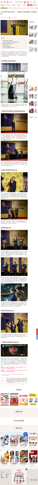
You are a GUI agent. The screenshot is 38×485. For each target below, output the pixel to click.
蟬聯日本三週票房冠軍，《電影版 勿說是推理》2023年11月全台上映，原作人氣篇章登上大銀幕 (14, 368)
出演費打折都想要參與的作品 (8, 43)
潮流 (8, 5)
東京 (10, 8)
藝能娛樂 (30, 5)
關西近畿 (14, 8)
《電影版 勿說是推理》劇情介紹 (9, 47)
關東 (19, 8)
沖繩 (28, 8)
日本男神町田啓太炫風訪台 (8, 40)
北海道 (23, 8)
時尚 (24, 5)
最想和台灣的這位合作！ (7, 46)
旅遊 (13, 5)
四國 (36, 8)
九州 (32, 8)
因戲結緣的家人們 (6, 44)
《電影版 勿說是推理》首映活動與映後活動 (11, 42)
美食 (19, 5)
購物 (35, 5)
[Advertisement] (33, 69)
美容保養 (2, 5)
